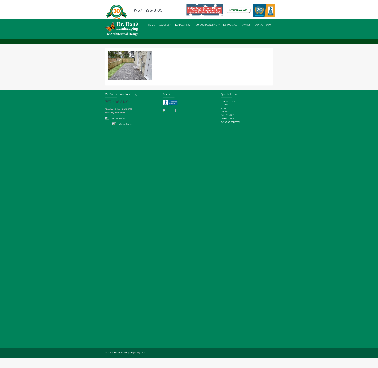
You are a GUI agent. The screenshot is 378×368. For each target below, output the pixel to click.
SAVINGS (246, 25)
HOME (151, 25)
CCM (143, 352)
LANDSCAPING (182, 25)
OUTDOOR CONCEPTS (206, 25)
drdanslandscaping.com (122, 352)
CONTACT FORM (263, 25)
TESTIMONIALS (230, 25)
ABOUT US (164, 25)
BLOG (223, 108)
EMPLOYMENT (227, 115)
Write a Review (118, 118)
